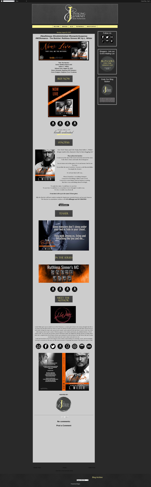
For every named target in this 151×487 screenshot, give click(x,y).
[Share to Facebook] (66, 417)
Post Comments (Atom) (67, 470)
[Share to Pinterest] (68, 417)
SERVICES (64, 26)
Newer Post (37, 467)
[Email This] (62, 417)
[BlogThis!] (63, 417)
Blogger (78, 483)
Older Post (91, 467)
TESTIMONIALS (80, 26)
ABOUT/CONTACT (91, 26)
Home (65, 467)
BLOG (71, 26)
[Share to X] (65, 417)
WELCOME (56, 26)
